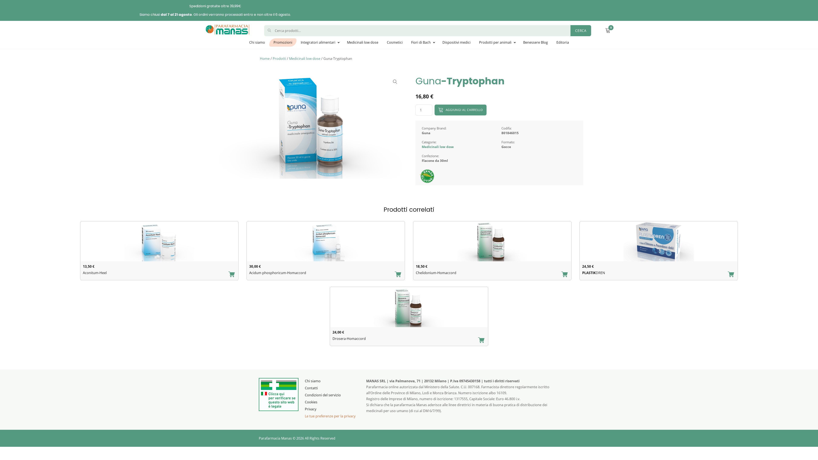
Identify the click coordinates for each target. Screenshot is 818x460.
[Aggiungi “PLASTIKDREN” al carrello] (731, 275)
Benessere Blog (535, 42)
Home (265, 58)
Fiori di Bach (421, 42)
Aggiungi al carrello (464, 110)
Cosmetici (395, 42)
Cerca (580, 30)
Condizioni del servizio (323, 395)
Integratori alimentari (318, 42)
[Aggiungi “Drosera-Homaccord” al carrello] (481, 340)
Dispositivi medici (456, 42)
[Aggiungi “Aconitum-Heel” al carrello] (231, 275)
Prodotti (279, 58)
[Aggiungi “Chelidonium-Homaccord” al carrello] (564, 275)
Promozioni (283, 42)
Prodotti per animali (495, 42)
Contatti (311, 388)
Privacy (310, 409)
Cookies (311, 402)
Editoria (562, 42)
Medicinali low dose (362, 42)
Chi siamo (257, 42)
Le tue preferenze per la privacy (330, 416)
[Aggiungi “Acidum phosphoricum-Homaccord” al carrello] (398, 275)
